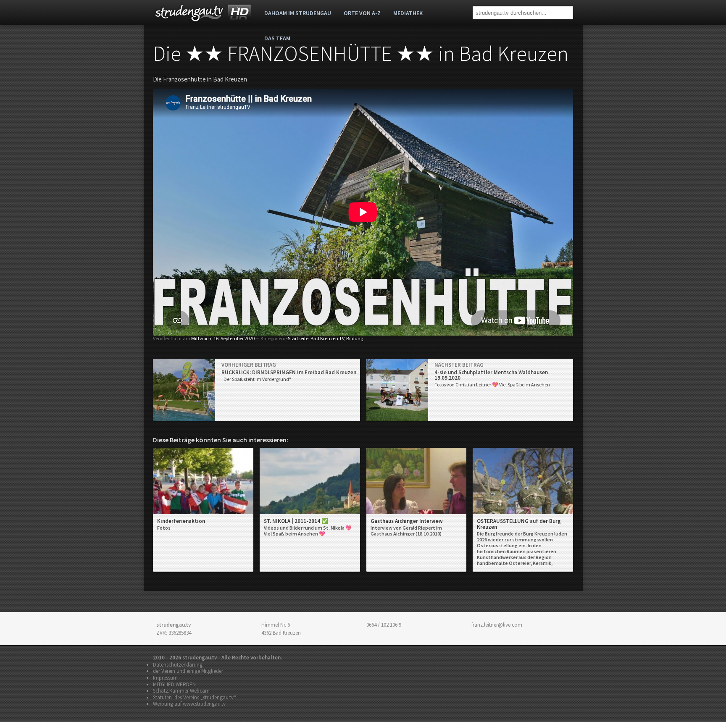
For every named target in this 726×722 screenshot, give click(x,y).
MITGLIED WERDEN (174, 684)
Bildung (354, 338)
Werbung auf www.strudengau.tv (189, 703)
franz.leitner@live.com (496, 624)
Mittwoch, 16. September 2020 (223, 338)
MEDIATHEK (408, 13)
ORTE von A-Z (362, 13)
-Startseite (297, 338)
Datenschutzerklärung (178, 664)
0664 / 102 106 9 (383, 624)
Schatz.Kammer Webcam (181, 690)
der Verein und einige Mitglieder (188, 671)
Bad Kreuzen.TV (327, 338)
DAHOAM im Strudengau (297, 13)
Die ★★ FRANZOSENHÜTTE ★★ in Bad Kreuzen (360, 53)
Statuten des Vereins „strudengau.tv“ (194, 697)
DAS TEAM (277, 38)
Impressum (165, 677)
